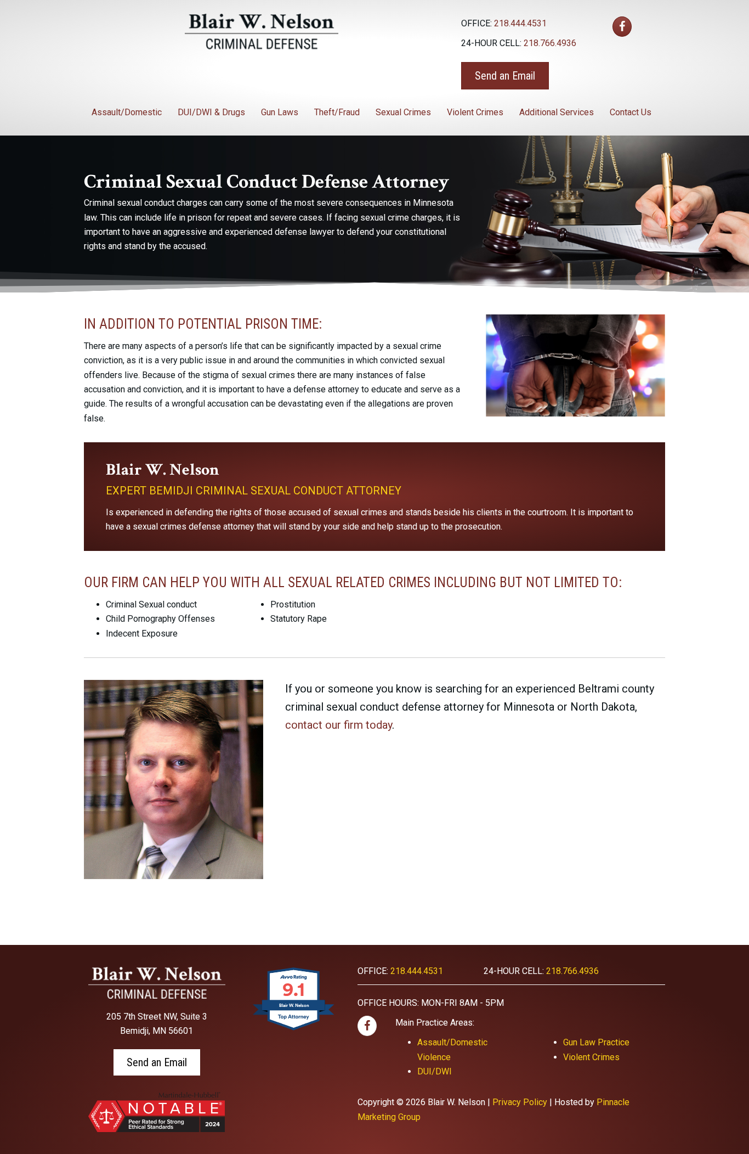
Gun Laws (279, 112)
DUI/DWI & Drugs (211, 112)
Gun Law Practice (596, 1042)
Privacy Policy (519, 1102)
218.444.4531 (520, 23)
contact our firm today (338, 724)
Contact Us (630, 112)
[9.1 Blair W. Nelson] (294, 1029)
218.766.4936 (550, 43)
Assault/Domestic (127, 112)
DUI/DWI (434, 1071)
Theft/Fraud (337, 112)
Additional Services (556, 112)
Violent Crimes (475, 112)
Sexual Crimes (403, 112)
